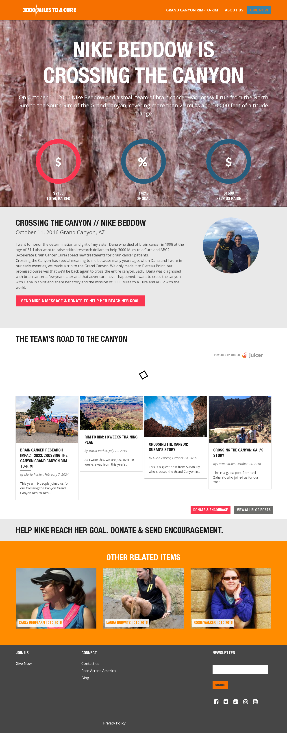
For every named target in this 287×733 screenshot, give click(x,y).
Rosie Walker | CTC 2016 (213, 622)
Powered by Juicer (227, 355)
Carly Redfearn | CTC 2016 (40, 622)
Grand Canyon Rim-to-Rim (192, 10)
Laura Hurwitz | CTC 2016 (127, 622)
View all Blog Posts (254, 510)
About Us (234, 10)
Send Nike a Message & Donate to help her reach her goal (80, 300)
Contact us (90, 663)
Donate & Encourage (210, 510)
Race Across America (98, 670)
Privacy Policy (114, 723)
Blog (85, 677)
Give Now (259, 10)
